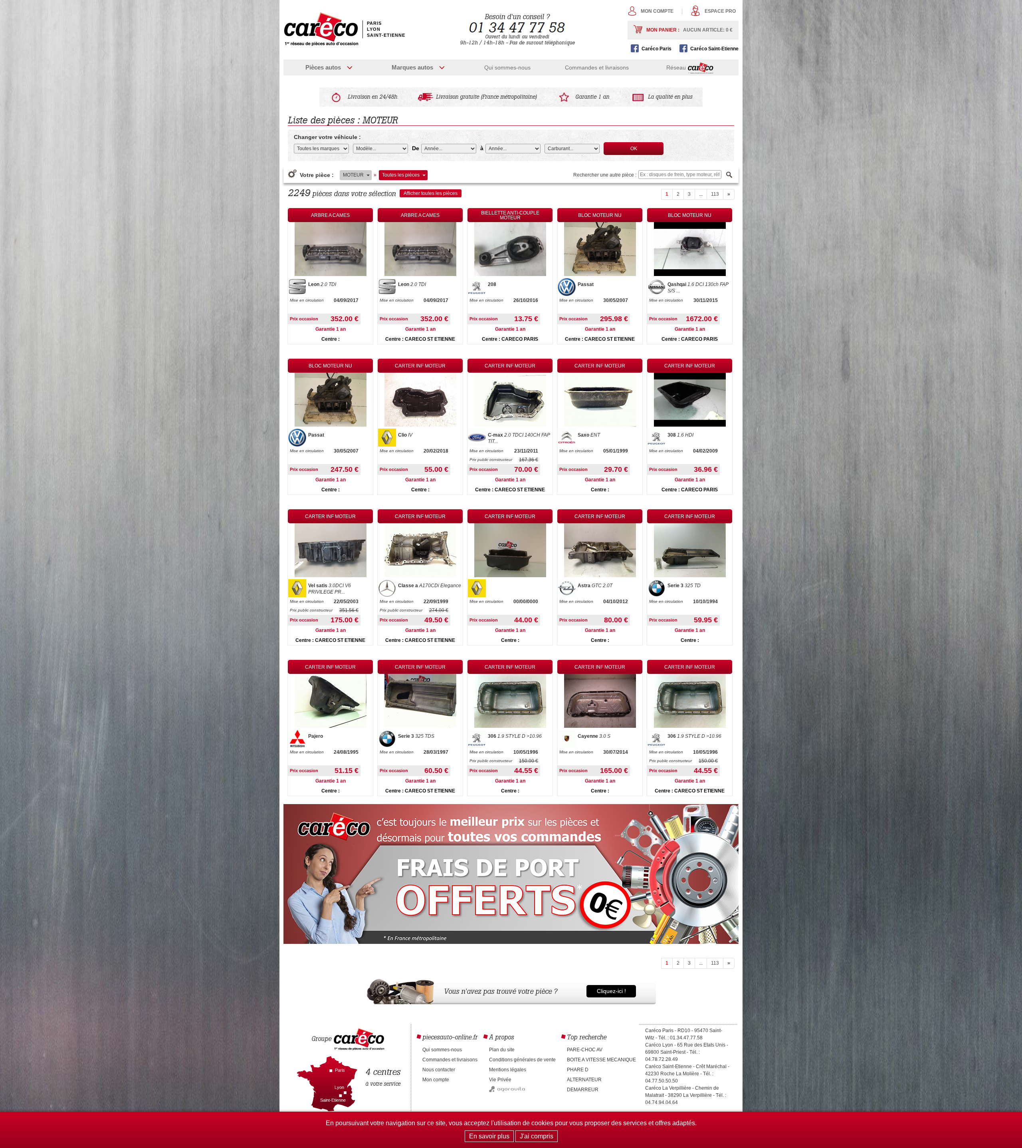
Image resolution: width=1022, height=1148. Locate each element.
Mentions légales (507, 1070)
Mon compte (657, 11)
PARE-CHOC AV (584, 1050)
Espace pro (720, 11)
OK (633, 148)
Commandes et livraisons (597, 67)
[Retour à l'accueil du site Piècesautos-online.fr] (320, 29)
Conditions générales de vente (522, 1060)
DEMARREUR (582, 1089)
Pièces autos (323, 67)
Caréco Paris (656, 49)
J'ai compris (536, 1136)
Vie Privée (500, 1079)
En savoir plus (489, 1136)
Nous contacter (438, 1070)
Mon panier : (689, 30)
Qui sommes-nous (507, 67)
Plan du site (502, 1050)
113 (715, 194)
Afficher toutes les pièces (431, 193)
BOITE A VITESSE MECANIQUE (601, 1060)
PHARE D (577, 1070)
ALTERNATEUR (584, 1079)
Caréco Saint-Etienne (714, 49)
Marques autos (412, 67)
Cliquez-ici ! (611, 991)
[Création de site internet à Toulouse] (507, 1090)
